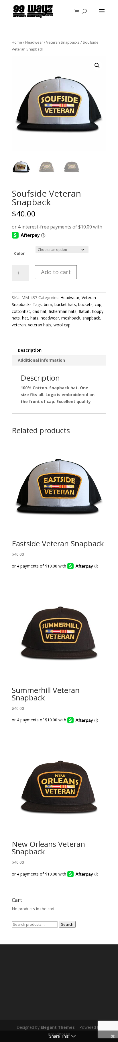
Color (19, 253)
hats (34, 318)
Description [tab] (30, 350)
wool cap (62, 325)
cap (98, 304)
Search (67, 924)
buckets (85, 304)
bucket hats (65, 304)
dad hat (39, 311)
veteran (19, 325)
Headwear (34, 42)
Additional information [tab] (41, 360)
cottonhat (21, 311)
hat (25, 318)
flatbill (84, 311)
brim (48, 304)
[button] (97, 65)
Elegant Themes (58, 1027)
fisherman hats (62, 311)
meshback (70, 318)
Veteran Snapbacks (63, 42)
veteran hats (39, 325)
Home (17, 42)
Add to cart (56, 272)
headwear (50, 318)
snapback (91, 318)
